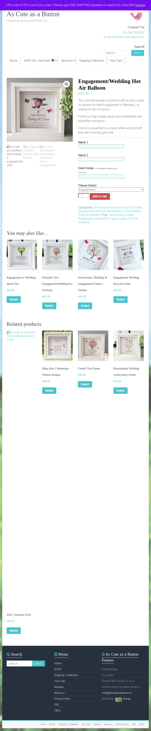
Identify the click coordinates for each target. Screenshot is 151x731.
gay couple (119, 218)
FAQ (56, 704)
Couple (137, 207)
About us (67, 60)
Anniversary (101, 207)
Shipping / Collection (66, 675)
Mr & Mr (101, 211)
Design (127, 698)
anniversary (116, 215)
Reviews (59, 686)
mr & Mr (133, 218)
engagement (102, 218)
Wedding (95, 215)
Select (14, 299)
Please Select (87, 185)
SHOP (57, 669)
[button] (66, 84)
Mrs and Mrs (115, 211)
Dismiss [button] (140, 5)
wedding (83, 222)
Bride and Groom (121, 207)
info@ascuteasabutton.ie (128, 37)
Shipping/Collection (91, 60)
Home (13, 60)
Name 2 (83, 155)
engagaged (85, 218)
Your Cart (116, 60)
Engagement (86, 211)
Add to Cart (100, 196)
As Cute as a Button (33, 14)
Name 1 (83, 142)
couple (129, 215)
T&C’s (57, 710)
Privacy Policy (62, 698)
